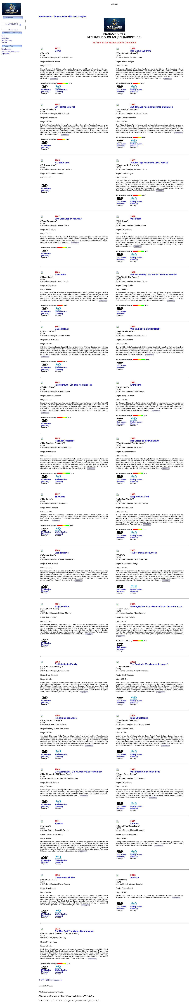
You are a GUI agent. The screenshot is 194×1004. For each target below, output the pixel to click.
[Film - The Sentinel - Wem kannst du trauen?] (160, 692)
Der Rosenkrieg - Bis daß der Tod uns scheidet (153, 275)
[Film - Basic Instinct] (45, 356)
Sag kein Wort (62, 606)
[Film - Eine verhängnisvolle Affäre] (74, 242)
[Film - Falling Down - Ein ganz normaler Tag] (45, 412)
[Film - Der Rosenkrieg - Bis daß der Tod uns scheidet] (171, 300)
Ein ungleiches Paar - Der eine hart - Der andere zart (156, 606)
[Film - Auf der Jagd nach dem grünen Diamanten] (178, 132)
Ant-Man (134, 877)
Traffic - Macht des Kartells (143, 553)
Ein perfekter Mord (139, 497)
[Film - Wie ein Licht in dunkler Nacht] (149, 354)
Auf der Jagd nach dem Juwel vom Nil (149, 163)
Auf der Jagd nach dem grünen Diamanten (151, 107)
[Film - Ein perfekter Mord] (146, 524)
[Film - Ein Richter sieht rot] (65, 134)
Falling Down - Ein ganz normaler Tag (73, 385)
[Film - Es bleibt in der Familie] (84, 692)
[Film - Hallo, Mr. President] (91, 468)
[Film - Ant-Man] (175, 897)
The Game (60, 497)
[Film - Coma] (53, 78)
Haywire (59, 823)
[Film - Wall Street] (137, 246)
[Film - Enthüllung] (155, 410)
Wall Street (135, 219)
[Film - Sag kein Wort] (88, 634)
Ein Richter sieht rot (65, 107)
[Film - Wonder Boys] (78, 580)
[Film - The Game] (55, 520)
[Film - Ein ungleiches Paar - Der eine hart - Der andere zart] (120, 636)
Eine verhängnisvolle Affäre (68, 219)
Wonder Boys (62, 553)
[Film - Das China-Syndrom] (167, 78)
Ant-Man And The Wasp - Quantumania (74, 931)
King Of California (139, 718)
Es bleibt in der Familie (66, 664)
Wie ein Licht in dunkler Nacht (145, 329)
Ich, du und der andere (66, 718)
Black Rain (60, 275)
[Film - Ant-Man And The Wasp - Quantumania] (92, 958)
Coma (58, 51)
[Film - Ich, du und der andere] (88, 745)
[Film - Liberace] (158, 845)
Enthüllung (135, 385)
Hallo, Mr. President (64, 441)
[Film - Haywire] (82, 851)
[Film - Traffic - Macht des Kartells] (165, 580)
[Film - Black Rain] (103, 300)
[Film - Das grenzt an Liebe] (85, 905)
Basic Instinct (61, 329)
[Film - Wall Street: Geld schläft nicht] (152, 797)
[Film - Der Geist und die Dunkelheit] (165, 468)
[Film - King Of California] (165, 745)
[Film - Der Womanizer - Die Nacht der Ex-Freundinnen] (83, 795)
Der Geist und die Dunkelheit (144, 441)
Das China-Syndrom (140, 51)
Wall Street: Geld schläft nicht (145, 772)
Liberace (134, 823)
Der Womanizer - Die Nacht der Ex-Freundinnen (78, 772)
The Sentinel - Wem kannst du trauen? (149, 664)
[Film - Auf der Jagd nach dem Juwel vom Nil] (159, 190)
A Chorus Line (62, 163)
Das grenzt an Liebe (65, 877)
